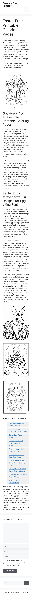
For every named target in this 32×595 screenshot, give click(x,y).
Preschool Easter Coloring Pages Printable (18, 476)
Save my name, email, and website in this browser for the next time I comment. (15, 563)
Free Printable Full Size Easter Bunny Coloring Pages (17, 463)
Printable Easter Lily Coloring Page (16, 482)
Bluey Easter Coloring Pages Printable (16, 424)
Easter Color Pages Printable (16, 436)
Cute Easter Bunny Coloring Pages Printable (18, 430)
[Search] (26, 583)
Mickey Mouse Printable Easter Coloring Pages (17, 470)
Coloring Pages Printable (11, 4)
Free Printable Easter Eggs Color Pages (16, 456)
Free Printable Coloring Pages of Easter (17, 450)
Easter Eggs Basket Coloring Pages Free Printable (16, 443)
